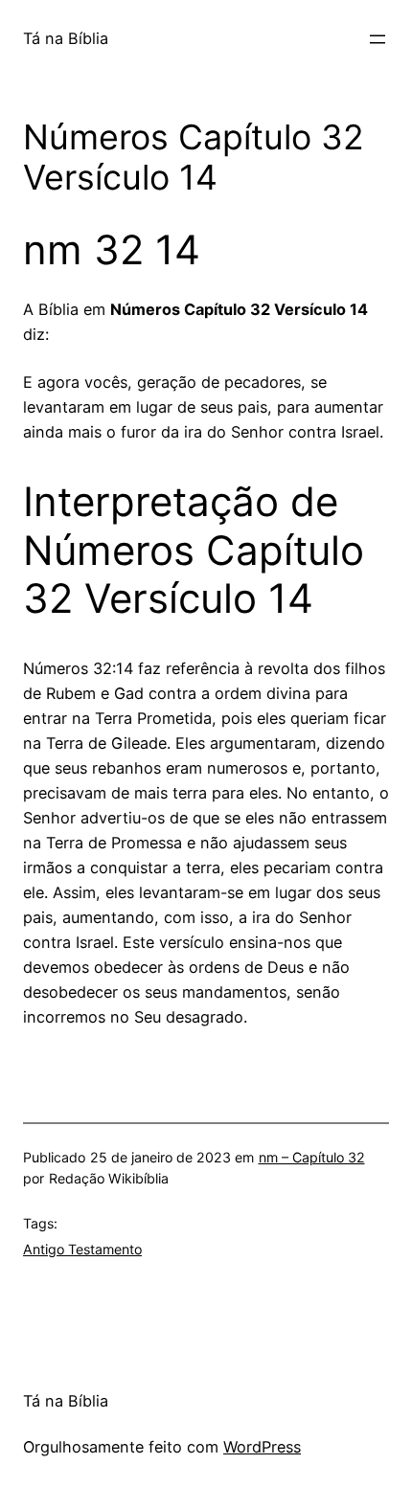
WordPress (262, 1446)
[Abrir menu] (377, 39)
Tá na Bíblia (65, 38)
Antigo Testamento (82, 1249)
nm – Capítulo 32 (312, 1157)
